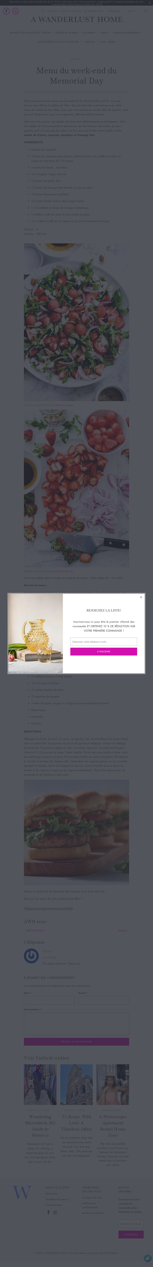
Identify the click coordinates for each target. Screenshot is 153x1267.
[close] (141, 597)
